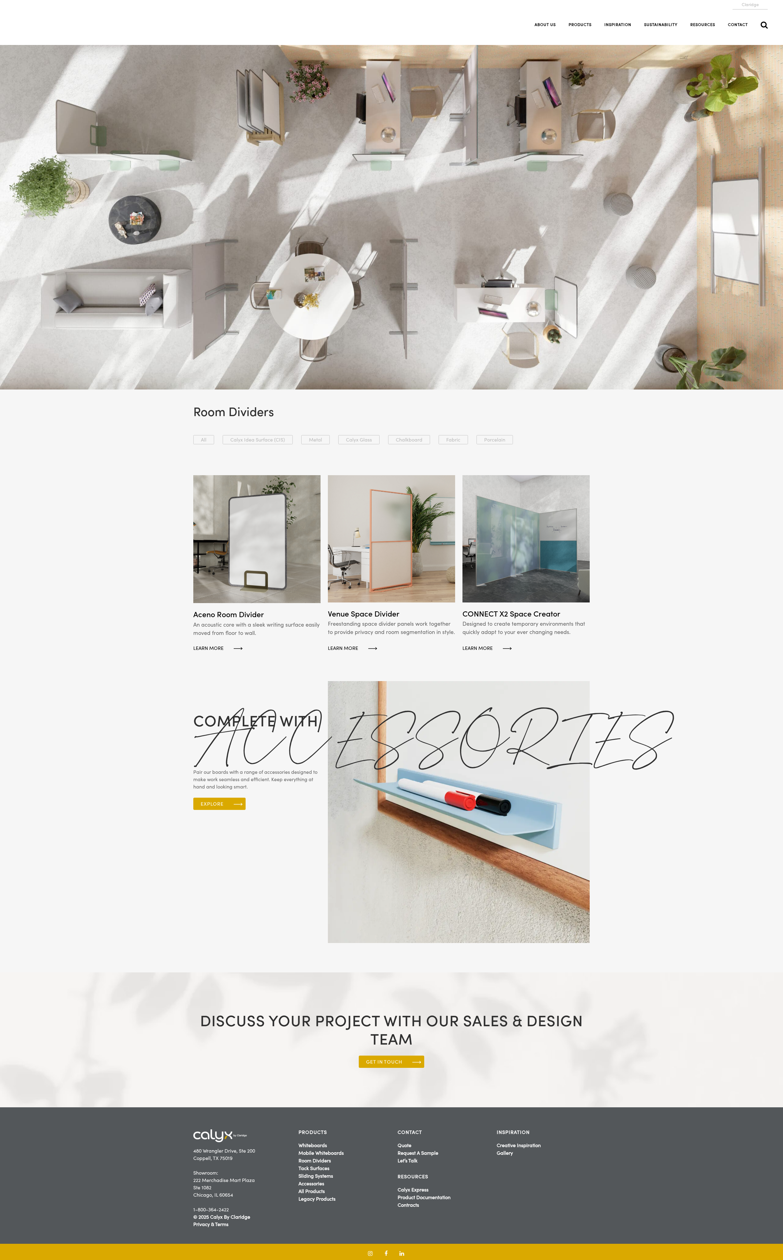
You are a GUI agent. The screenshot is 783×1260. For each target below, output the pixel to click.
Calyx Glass (359, 440)
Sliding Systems (316, 1176)
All (203, 440)
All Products (312, 1191)
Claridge (750, 4)
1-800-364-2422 (211, 1209)
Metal (315, 440)
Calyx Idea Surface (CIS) (257, 440)
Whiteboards (313, 1145)
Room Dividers (315, 1160)
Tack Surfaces (314, 1168)
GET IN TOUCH (384, 1062)
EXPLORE (212, 804)
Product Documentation (424, 1197)
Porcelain (494, 440)
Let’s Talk (407, 1160)
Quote (404, 1145)
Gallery (505, 1153)
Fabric (453, 440)
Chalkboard (409, 440)
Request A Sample (418, 1153)
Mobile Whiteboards (321, 1153)
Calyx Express (413, 1190)
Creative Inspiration (519, 1145)
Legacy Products (317, 1199)
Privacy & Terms (210, 1224)
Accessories (311, 1183)
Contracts (408, 1205)
